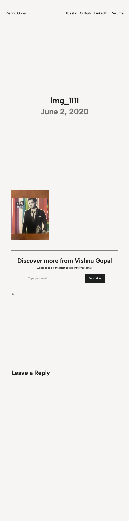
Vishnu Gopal (15, 13)
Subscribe (95, 278)
